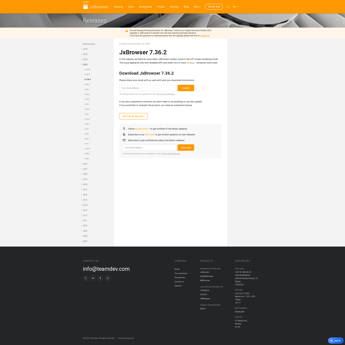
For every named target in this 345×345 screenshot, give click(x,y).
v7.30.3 (87, 149)
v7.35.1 (87, 99)
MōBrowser (205, 280)
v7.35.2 (87, 94)
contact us (204, 35)
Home (177, 269)
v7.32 (86, 134)
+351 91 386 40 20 (243, 272)
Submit (185, 88)
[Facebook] (100, 278)
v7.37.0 (87, 69)
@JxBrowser (141, 128)
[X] (86, 278)
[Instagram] (107, 278)
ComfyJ (203, 294)
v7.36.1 (87, 84)
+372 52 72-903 (242, 293)
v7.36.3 (87, 74)
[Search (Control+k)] (228, 6)
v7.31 (86, 144)
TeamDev (94, 338)
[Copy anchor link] (176, 73)
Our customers (181, 273)
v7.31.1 (87, 139)
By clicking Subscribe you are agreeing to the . (151, 153)
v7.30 (86, 159)
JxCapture (204, 290)
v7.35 (86, 104)
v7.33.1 (87, 124)
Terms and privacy (126, 338)
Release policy (89, 44)
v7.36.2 (87, 79)
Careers (178, 286)
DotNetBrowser (206, 276)
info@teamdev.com (106, 269)
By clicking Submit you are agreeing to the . (147, 94)
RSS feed (149, 134)
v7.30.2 (87, 154)
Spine (202, 308)
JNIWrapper (205, 298)
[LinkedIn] (93, 278)
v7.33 (86, 129)
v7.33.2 (87, 119)
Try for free (214, 6)
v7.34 (86, 114)
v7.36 (86, 89)
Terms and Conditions (165, 94)
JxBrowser (98, 7)
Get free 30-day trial (133, 116)
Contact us (179, 281)
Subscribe (186, 147)
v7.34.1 (87, 109)
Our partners (180, 277)
